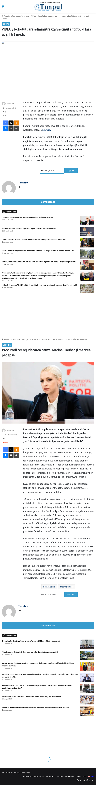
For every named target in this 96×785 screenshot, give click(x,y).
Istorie (52, 776)
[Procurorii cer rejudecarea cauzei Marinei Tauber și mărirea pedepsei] (87, 220)
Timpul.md (10, 104)
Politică (37, 776)
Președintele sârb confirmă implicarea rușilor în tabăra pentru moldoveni (29, 228)
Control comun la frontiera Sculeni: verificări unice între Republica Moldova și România (34, 239)
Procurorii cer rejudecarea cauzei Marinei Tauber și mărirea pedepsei (27, 217)
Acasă (6, 16)
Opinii (45, 776)
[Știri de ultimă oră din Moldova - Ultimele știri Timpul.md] (48, 6)
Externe (60, 776)
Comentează (48, 201)
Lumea (26, 16)
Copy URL (71, 171)
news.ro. (46, 129)
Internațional (16, 16)
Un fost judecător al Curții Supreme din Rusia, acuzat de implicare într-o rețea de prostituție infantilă (39, 262)
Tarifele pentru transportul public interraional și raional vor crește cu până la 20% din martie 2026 (38, 250)
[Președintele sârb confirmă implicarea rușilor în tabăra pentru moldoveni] (87, 231)
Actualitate (27, 776)
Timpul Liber (80, 776)
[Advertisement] (48, 314)
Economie (69, 776)
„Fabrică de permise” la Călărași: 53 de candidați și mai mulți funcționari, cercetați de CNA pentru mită (39, 285)
